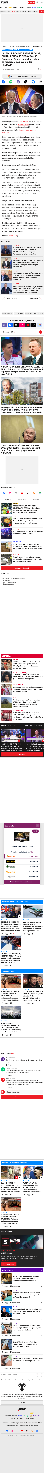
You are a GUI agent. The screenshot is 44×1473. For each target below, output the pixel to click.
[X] (16, 325)
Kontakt (12, 1423)
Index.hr (11, 236)
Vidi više (22, 1402)
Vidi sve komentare (22, 1097)
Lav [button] (20, 1380)
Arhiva (40, 1423)
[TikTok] (33, 325)
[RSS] (34, 493)
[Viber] (4, 325)
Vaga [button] (29, 1380)
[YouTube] (27, 325)
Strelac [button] (40, 1380)
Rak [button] (16, 1380)
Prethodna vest (11, 298)
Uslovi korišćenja (24, 1425)
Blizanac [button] (11, 1380)
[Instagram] (22, 325)
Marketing (5, 1423)
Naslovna (4, 46)
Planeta (11, 46)
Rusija (40, 313)
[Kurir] (4, 2)
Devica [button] (24, 1380)
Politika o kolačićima (30, 1423)
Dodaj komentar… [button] (13, 1092)
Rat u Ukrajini (30, 313)
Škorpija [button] (34, 1380)
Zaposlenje (34, 1425)
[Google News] (39, 325)
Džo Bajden (23, 122)
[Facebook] (10, 325)
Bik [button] (6, 1380)
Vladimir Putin (23, 124)
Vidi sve (22, 754)
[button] (39, 69)
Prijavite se (10, 1264)
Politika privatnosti (12, 1425)
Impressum (19, 1423)
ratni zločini (7, 313)
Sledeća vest (33, 298)
